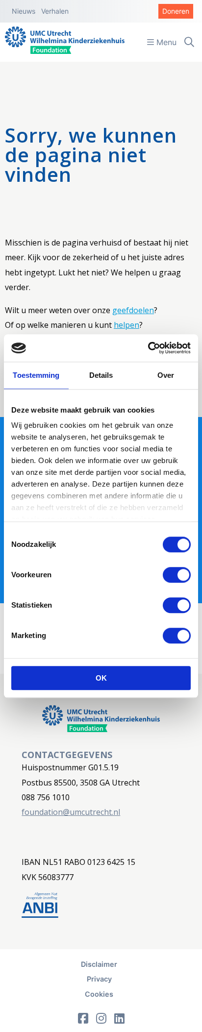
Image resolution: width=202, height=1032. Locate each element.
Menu (165, 42)
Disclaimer (99, 964)
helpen (126, 324)
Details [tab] (101, 375)
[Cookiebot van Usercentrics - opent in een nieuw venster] (148, 348)
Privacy (99, 979)
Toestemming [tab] (36, 375)
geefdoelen (133, 310)
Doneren (175, 11)
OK (101, 678)
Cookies (99, 994)
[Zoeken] (189, 42)
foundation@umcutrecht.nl (71, 812)
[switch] (177, 575)
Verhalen (55, 11)
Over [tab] (165, 375)
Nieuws (23, 11)
